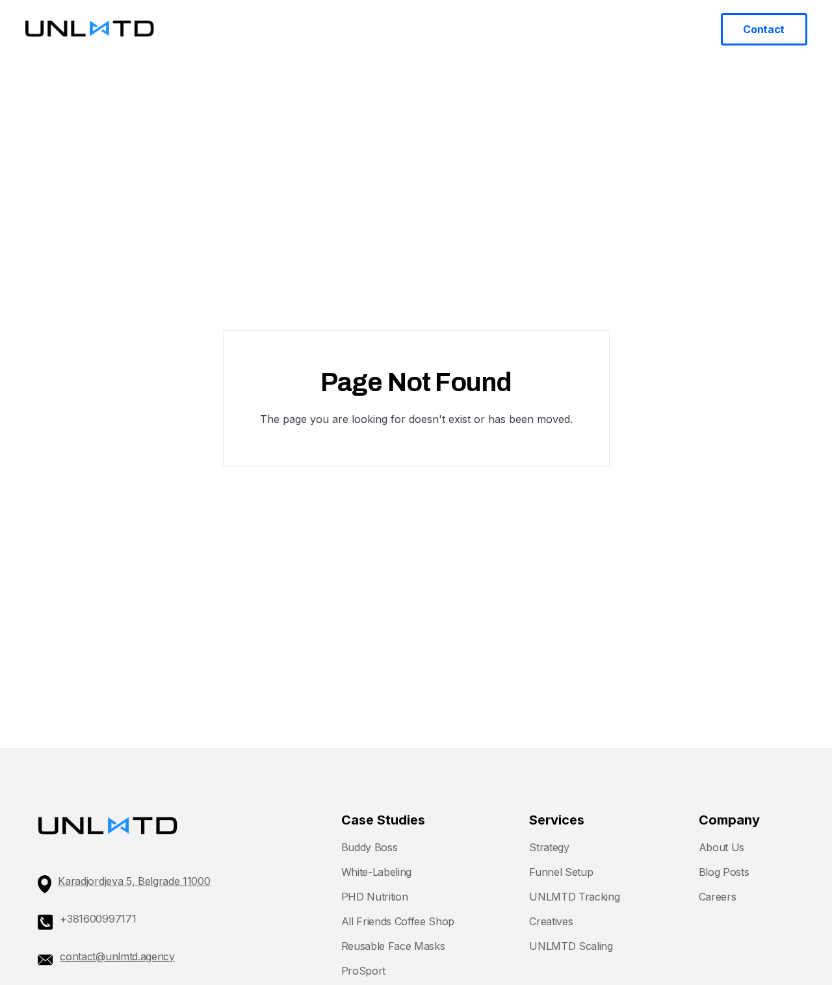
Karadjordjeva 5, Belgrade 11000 (134, 881)
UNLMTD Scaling (571, 946)
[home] (90, 29)
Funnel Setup (561, 871)
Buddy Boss (369, 847)
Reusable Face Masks (393, 946)
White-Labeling (376, 871)
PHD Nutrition (374, 896)
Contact (764, 29)
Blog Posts (724, 871)
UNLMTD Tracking (574, 896)
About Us (721, 847)
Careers (717, 896)
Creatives (551, 921)
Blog (579, 28)
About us (625, 28)
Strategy (549, 847)
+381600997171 (98, 918)
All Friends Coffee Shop (398, 921)
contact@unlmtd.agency (117, 956)
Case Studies (522, 28)
